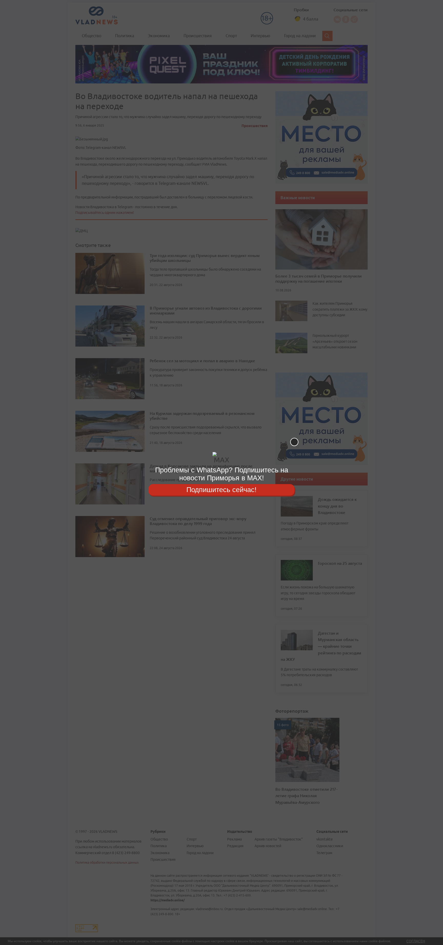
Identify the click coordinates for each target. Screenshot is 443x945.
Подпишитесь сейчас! (221, 489)
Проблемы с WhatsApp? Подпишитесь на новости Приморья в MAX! (221, 474)
